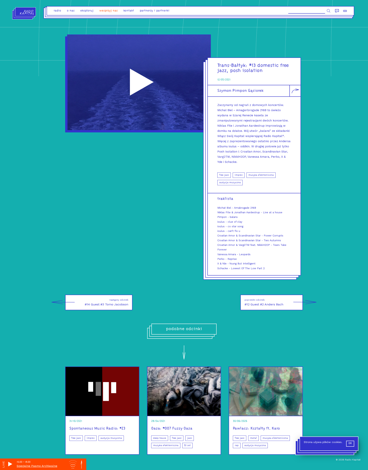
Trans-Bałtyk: (232, 66)
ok (350, 443)
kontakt (128, 11)
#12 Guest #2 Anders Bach (264, 302)
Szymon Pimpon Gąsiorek (240, 90)
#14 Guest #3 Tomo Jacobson (106, 302)
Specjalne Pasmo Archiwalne (37, 466)
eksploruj (87, 11)
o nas (71, 11)
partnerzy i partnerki (154, 11)
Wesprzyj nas (108, 11)
